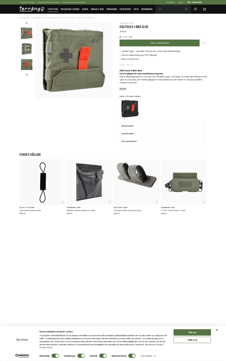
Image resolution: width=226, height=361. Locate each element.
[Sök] (186, 9)
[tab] (27, 33)
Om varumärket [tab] (129, 141)
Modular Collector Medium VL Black (81, 210)
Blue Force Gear (121, 207)
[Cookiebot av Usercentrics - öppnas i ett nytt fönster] (22, 356)
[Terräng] (32, 9)
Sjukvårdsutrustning (52, 17)
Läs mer (123, 88)
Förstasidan (24, 17)
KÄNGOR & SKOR (97, 9)
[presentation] (26, 33)
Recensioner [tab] (128, 133)
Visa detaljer (146, 356)
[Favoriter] (195, 9)
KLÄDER (85, 9)
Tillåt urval (192, 340)
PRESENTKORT (125, 9)
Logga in (181, 2)
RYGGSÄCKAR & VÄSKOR (70, 9)
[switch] (81, 356)
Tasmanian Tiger (127, 23)
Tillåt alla (192, 332)
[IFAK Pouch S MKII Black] (130, 108)
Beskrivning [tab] (128, 125)
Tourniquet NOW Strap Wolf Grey (127, 210)
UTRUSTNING (53, 9)
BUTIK (136, 9)
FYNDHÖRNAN (111, 9)
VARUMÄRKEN (146, 9)
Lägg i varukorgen (159, 43)
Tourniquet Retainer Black (30, 210)
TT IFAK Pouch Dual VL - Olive (173, 210)
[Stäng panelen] (217, 330)
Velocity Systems (26, 207)
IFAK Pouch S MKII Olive (85, 17)
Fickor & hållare (68, 17)
